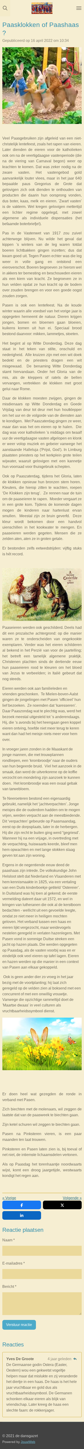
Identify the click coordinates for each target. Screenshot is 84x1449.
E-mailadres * (13, 1263)
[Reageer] (75, 1359)
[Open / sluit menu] (79, 8)
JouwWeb (28, 1442)
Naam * (8, 1240)
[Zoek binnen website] (5, 8)
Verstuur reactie (19, 1324)
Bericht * (9, 1286)
